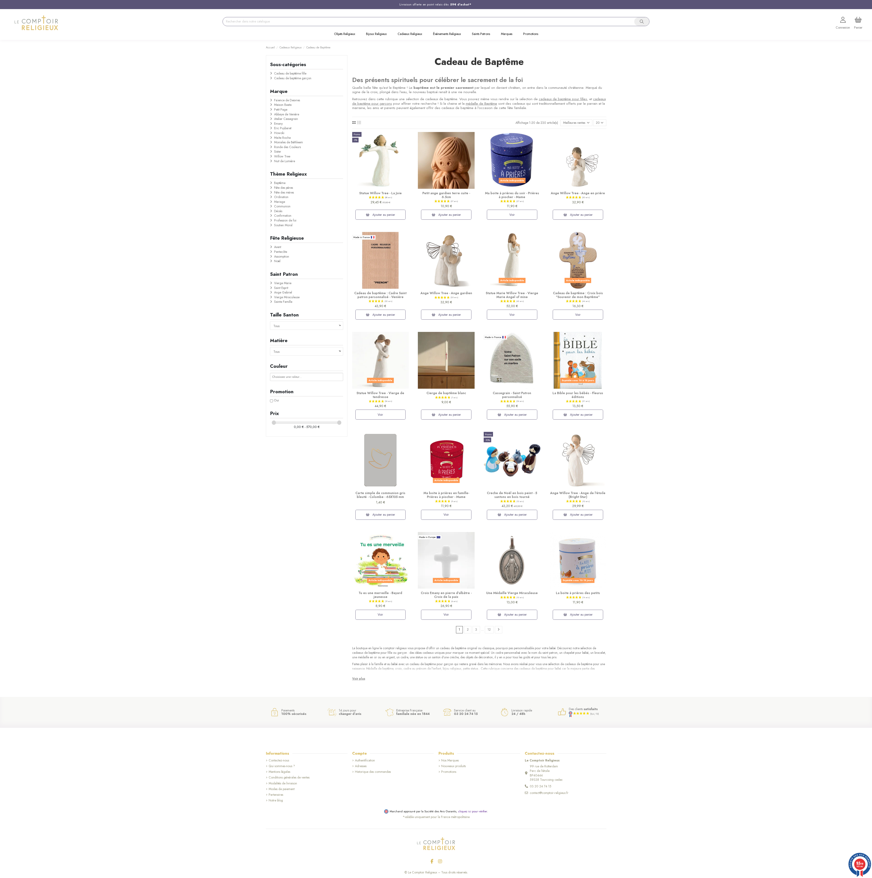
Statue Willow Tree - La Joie (380, 193)
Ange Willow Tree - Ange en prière (578, 193)
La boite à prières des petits (578, 593)
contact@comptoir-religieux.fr (549, 793)
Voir (512, 214)
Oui (276, 400)
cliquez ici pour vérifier (472, 811)
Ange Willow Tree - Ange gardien (446, 293)
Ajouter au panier (383, 214)
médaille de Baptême (481, 103)
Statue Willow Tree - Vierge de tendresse (380, 395)
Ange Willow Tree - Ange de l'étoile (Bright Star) (577, 495)
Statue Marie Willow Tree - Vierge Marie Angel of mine (512, 295)
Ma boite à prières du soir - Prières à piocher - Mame (512, 195)
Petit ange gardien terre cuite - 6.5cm (446, 195)
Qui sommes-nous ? (282, 766)
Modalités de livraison (283, 783)
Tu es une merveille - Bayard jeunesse (380, 595)
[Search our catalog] (641, 21)
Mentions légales (279, 772)
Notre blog (276, 800)
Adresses (361, 766)
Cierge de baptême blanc (446, 393)
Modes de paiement (282, 789)
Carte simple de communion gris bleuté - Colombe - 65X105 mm (380, 495)
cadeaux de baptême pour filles (563, 99)
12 (489, 629)
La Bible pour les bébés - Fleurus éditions (577, 395)
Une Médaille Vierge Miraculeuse (512, 593)
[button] (344, 34)
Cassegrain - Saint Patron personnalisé (512, 395)
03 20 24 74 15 (540, 786)
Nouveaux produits (453, 766)
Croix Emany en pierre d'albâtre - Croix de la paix (446, 595)
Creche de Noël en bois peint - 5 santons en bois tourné (512, 495)
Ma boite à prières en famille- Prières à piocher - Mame (446, 495)
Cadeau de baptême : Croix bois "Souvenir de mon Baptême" (578, 295)
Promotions (448, 772)
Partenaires (276, 795)
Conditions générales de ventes (289, 777)
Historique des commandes (373, 772)
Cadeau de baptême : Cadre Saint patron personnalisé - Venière (380, 295)
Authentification (365, 760)
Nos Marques (450, 760)
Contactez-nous (279, 760)
